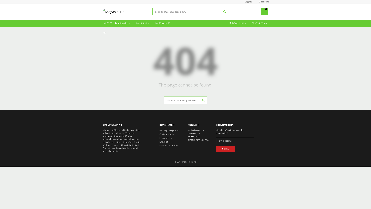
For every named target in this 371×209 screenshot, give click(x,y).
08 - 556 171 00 (259, 23)
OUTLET (108, 23)
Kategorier (123, 23)
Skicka (225, 149)
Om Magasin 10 (162, 23)
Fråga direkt (238, 23)
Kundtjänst (141, 23)
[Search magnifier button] (224, 11)
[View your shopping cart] (264, 11)
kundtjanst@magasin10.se (199, 139)
